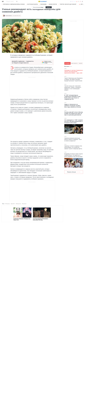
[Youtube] (77, 1)
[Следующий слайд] (84, 4)
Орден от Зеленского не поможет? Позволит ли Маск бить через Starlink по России (72, 106)
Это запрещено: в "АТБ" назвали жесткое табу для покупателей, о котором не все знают (73, 121)
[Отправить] (17, 1)
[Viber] (73, 1)
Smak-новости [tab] (74, 63)
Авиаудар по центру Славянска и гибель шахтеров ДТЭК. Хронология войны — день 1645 (73, 72)
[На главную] (42, 1)
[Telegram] (75, 1)
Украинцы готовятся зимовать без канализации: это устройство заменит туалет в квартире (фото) (73, 147)
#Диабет (13, 203)
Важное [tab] (80, 63)
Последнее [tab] (67, 63)
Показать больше (71, 172)
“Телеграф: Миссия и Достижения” (67, 4)
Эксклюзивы (43, 4)
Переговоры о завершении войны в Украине (14, 4)
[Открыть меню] (3, 1)
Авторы (82, 4)
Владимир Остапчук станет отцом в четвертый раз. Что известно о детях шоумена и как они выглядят (73, 155)
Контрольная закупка (32, 4)
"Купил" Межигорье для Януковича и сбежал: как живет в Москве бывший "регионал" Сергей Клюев (73, 79)
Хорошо (48, 7)
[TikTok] (82, 1)
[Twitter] (79, 1)
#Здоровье (7, 203)
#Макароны (18, 203)
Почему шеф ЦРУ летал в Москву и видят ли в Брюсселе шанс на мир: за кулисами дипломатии (73, 113)
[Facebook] (71, 1)
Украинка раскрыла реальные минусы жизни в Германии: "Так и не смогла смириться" (73, 139)
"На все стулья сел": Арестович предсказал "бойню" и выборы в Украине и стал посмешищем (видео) (72, 88)
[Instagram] (80, 1)
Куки (42, 7)
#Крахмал (24, 203)
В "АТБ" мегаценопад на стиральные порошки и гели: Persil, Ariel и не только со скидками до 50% (72, 97)
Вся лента (66, 66)
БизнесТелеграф (53, 4)
